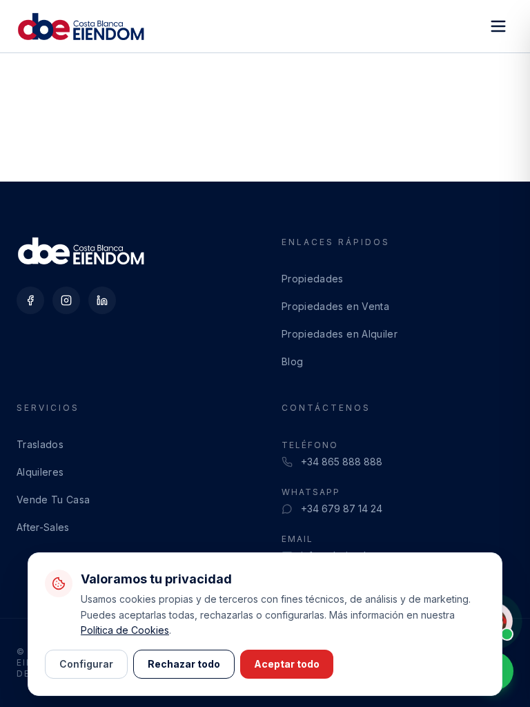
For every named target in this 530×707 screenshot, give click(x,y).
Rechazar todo (184, 664)
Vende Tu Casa (53, 499)
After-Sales (43, 527)
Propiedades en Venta (335, 306)
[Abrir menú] (498, 26)
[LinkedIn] (102, 300)
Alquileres (40, 472)
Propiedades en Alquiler (340, 334)
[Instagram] (66, 300)
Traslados (40, 444)
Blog (292, 361)
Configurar (86, 664)
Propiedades (313, 278)
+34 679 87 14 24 (341, 508)
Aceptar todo (287, 664)
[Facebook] (30, 300)
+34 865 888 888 (341, 461)
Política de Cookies (125, 630)
